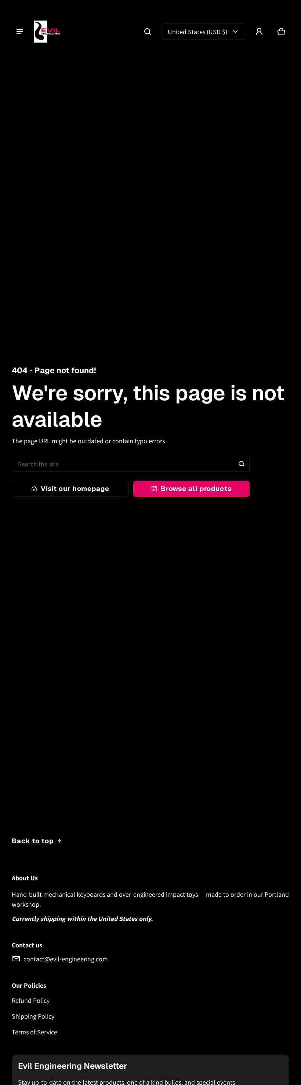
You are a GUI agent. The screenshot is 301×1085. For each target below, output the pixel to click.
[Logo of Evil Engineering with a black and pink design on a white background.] (50, 32)
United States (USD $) (197, 32)
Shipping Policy (33, 1016)
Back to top (33, 841)
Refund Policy (31, 1000)
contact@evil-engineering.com (65, 959)
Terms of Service (34, 1032)
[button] (147, 31)
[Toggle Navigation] (20, 31)
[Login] (259, 31)
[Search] (241, 464)
